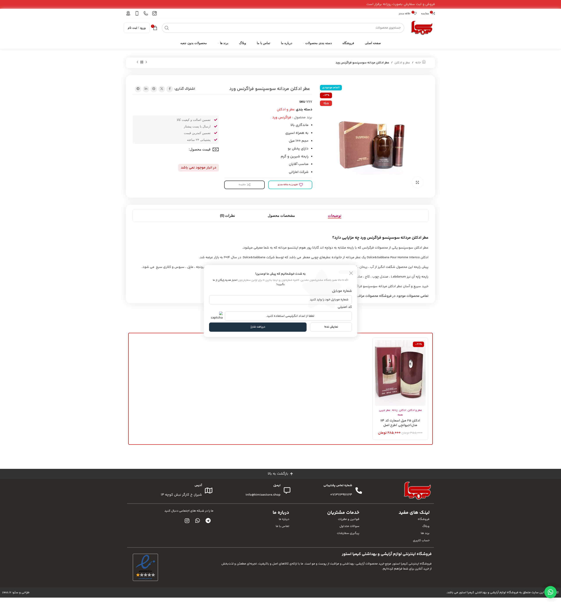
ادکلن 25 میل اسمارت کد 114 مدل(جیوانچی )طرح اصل (400, 423)
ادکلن (402, 410)
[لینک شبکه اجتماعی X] (161, 89)
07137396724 (341, 495)
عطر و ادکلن (402, 62)
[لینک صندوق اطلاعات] (154, 13)
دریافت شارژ (257, 327)
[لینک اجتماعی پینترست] (154, 89)
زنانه (395, 410)
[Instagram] (187, 520)
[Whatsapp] (197, 520)
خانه (418, 62)
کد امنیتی (345, 307)
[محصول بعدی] (137, 62)
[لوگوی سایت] (422, 27)
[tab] (334, 215)
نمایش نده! (331, 327)
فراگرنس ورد (281, 117)
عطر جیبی (385, 410)
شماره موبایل (342, 291)
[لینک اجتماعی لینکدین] (146, 89)
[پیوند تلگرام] (138, 89)
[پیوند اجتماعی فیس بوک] (169, 89)
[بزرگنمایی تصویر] (417, 182)
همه (400, 415)
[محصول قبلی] (146, 62)
